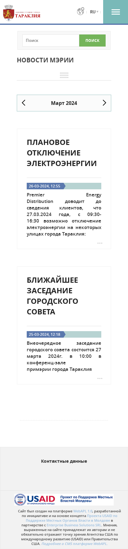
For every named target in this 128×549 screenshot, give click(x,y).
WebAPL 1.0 (82, 511)
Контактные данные (64, 461)
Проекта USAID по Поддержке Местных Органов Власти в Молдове (71, 518)
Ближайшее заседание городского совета (52, 296)
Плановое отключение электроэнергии (62, 153)
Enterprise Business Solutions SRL (74, 525)
